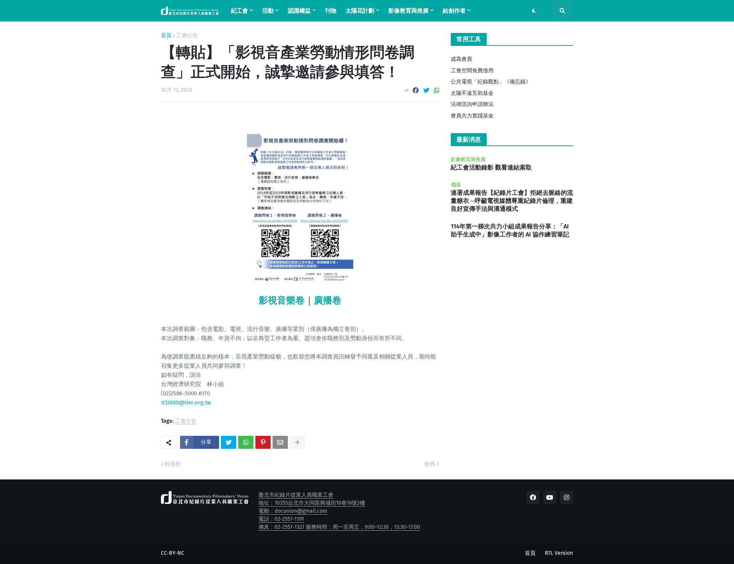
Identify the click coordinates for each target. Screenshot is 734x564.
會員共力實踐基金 (472, 115)
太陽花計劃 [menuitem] (360, 10)
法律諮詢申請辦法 (472, 104)
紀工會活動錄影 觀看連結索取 (491, 167)
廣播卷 (327, 300)
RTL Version (559, 553)
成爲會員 (461, 59)
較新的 (173, 464)
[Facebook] (415, 90)
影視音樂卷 (282, 300)
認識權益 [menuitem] (299, 10)
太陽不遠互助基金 (472, 93)
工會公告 (187, 35)
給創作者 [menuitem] (454, 10)
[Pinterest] (263, 442)
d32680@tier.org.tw (186, 402)
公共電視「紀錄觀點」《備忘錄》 (491, 81)
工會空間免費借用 (472, 70)
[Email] (280, 442)
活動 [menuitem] (268, 10)
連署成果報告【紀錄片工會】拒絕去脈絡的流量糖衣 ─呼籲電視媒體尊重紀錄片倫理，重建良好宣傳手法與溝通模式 (512, 200)
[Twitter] (426, 90)
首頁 (166, 35)
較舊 (430, 464)
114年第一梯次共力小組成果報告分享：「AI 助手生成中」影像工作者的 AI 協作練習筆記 (510, 230)
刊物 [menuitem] (330, 10)
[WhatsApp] (436, 90)
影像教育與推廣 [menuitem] (408, 10)
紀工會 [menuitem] (239, 10)
